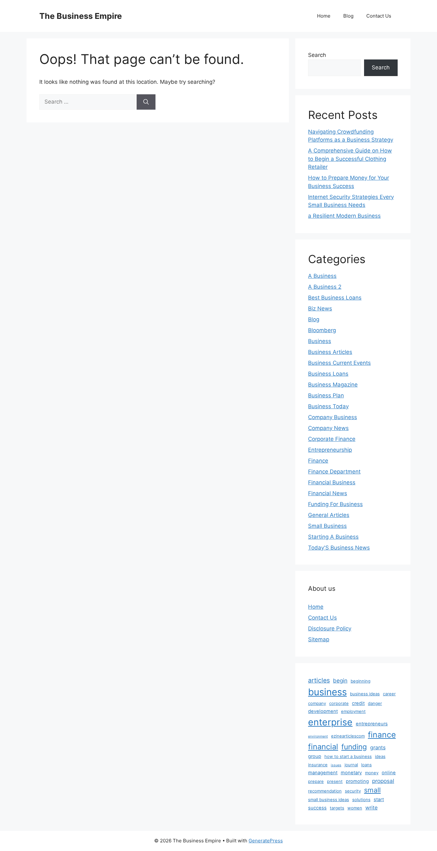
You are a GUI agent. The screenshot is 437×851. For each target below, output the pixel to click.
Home (323, 16)
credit (358, 703)
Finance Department (334, 471)
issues (336, 765)
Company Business (332, 417)
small (372, 790)
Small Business (327, 526)
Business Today (328, 406)
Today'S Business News (339, 547)
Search (317, 55)
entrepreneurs (372, 724)
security (353, 790)
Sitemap (318, 639)
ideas (380, 756)
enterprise (330, 722)
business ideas (365, 693)
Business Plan (326, 395)
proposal (383, 780)
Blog (348, 16)
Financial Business (331, 482)
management (323, 773)
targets (337, 807)
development (323, 711)
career (389, 693)
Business (319, 341)
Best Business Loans (335, 297)
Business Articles (330, 352)
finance (382, 734)
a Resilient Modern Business (344, 216)
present (335, 781)
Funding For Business (335, 504)
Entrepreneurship (330, 450)
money (371, 772)
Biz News (320, 308)
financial (323, 746)
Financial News (327, 493)
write (371, 807)
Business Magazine (333, 384)
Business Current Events (339, 363)
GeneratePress (266, 841)
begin (340, 680)
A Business (322, 276)
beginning (360, 680)
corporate (339, 703)
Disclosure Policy (329, 628)
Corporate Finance (331, 439)
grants (377, 747)
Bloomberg (322, 330)
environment (318, 736)
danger (375, 703)
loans (366, 764)
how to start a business (348, 756)
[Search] (146, 102)
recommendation (325, 790)
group (314, 756)
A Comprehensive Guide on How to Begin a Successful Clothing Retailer (350, 158)
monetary (351, 773)
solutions (361, 799)
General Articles (328, 515)
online (389, 773)
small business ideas (328, 799)
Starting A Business (333, 537)
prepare (316, 781)
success (317, 808)
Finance (318, 460)
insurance (318, 764)
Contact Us (378, 16)
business (327, 692)
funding (354, 746)
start (379, 799)
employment (353, 711)
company (317, 703)
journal (351, 764)
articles (319, 680)
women (354, 807)
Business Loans (328, 374)
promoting (357, 781)
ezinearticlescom (348, 735)
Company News (328, 428)
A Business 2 (324, 287)
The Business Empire (80, 16)
